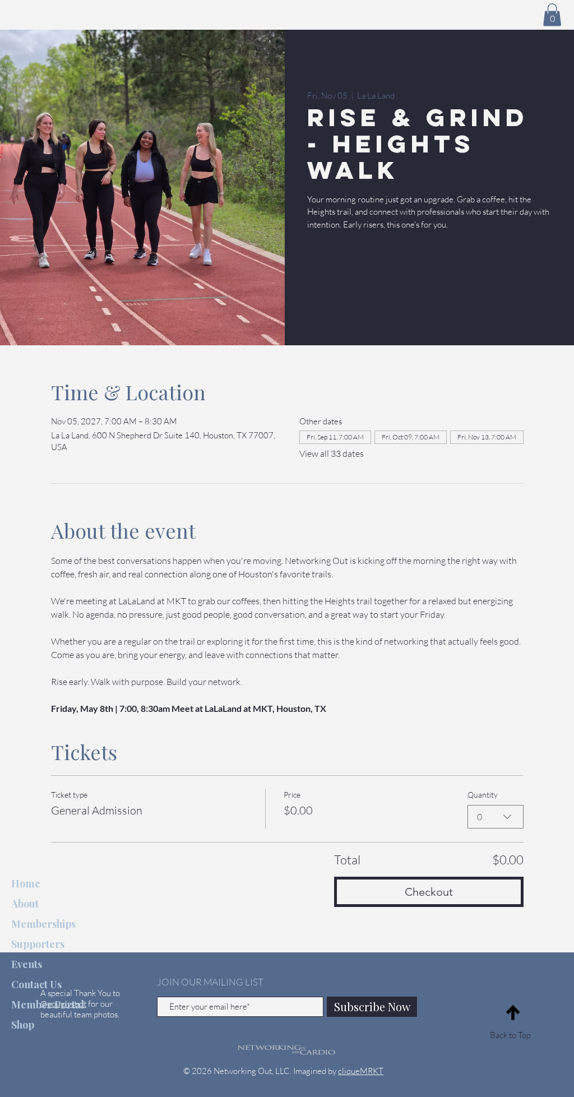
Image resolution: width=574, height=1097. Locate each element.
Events (26, 964)
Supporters (37, 944)
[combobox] (495, 816)
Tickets (352, 269)
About (25, 903)
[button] (552, 14)
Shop (22, 1024)
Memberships (43, 924)
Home (25, 883)
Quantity (482, 794)
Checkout (429, 892)
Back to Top (510, 1035)
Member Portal (47, 1004)
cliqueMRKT (360, 1071)
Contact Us (36, 984)
